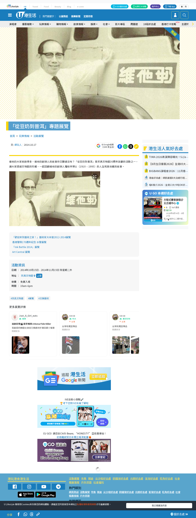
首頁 (12, 136)
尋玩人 (18, 144)
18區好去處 (149, 24)
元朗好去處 (136, 478)
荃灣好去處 (151, 478)
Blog (69, 6)
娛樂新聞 (75, 16)
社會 (177, 478)
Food (46, 6)
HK (25, 6)
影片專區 (120, 24)
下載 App (171, 6)
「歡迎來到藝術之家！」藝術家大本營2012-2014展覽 (41, 237)
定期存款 (88, 16)
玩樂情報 (24, 136)
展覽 (31, 298)
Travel (35, 6)
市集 (83, 478)
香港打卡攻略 (168, 24)
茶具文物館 (17, 298)
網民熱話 (74, 492)
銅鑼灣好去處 (120, 478)
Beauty (58, 6)
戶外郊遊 (86, 482)
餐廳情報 (74, 482)
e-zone (80, 6)
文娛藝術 (44, 298)
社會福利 (98, 482)
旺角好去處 (166, 478)
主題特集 (186, 24)
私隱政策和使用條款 (86, 504)
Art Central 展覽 (21, 252)
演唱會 (13, 24)
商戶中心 (155, 6)
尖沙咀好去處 (103, 478)
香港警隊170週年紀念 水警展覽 (29, 242)
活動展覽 (38, 136)
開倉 (90, 478)
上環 (39, 275)
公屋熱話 (63, 16)
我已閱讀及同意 (159, 505)
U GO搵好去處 (121, 6)
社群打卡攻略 (140, 6)
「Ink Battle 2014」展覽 (26, 247)
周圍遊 (134, 24)
